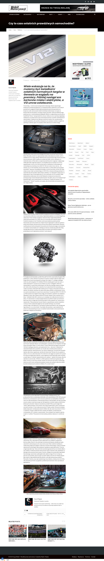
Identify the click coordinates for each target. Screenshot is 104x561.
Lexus (87, 158)
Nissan (86, 164)
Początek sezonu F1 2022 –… (56, 539)
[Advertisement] (81, 45)
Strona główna (14, 14)
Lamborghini (72, 158)
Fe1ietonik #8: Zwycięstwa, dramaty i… (36, 540)
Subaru (70, 173)
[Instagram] (88, 1)
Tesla (83, 173)
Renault (78, 170)
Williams (86, 176)
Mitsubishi (79, 164)
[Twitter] (94, 1)
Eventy (60, 14)
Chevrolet (71, 149)
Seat (84, 170)
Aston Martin (72, 146)
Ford (87, 152)
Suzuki (77, 173)
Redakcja (74, 556)
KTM (88, 155)
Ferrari (76, 152)
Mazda (77, 161)
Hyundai (77, 155)
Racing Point (86, 167)
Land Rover (80, 158)
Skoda (89, 170)
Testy (50, 14)
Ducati (70, 152)
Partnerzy (87, 556)
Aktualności (27, 14)
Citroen (79, 149)
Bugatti (91, 146)
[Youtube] (91, 1)
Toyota (89, 173)
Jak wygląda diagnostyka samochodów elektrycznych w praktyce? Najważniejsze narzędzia (79, 192)
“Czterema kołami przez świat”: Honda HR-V (35, 514)
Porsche (78, 167)
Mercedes (71, 164)
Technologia (80, 14)
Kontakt (93, 556)
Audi (79, 146)
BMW (85, 146)
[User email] (27, 510)
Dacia (91, 149)
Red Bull (71, 170)
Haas (92, 152)
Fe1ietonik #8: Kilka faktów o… (17, 540)
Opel (92, 164)
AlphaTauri (80, 143)
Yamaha (71, 179)
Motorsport (41, 14)
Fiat (82, 152)
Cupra (85, 149)
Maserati (71, 161)
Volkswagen (72, 176)
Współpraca (81, 556)
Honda (70, 155)
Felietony (27, 80)
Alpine (87, 143)
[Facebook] (85, 1)
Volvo (79, 176)
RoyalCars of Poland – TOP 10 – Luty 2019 (55, 514)
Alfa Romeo (72, 143)
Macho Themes (45, 556)
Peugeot (71, 167)
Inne (69, 14)
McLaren (84, 161)
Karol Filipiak (12, 87)
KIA (83, 155)
